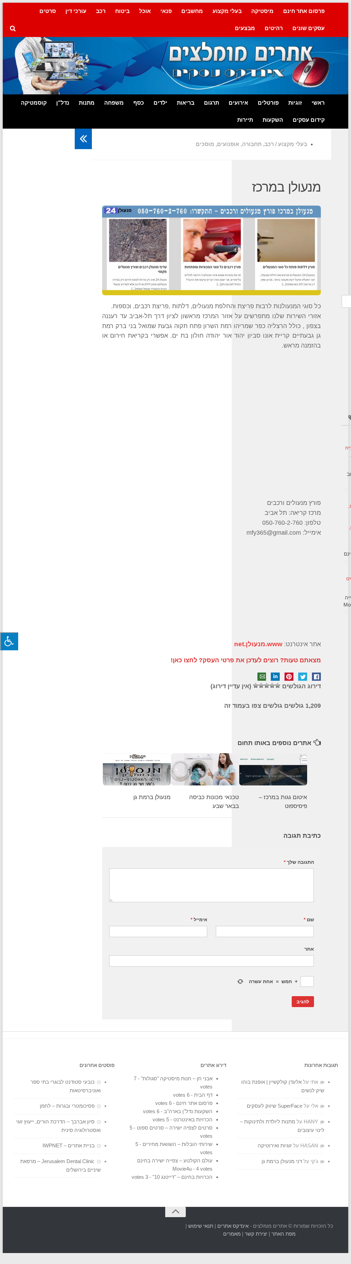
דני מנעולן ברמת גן (282, 1161)
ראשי (318, 103)
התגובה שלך (299, 862)
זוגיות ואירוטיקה (275, 1145)
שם (309, 919)
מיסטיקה (262, 11)
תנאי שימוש (200, 1226)
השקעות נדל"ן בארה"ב (188, 1111)
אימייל (199, 919)
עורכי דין (75, 11)
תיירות (245, 120)
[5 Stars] (255, 685)
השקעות (273, 120)
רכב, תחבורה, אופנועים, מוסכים (235, 144)
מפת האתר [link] (283, 1234)
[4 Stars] (261, 685)
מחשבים (192, 11)
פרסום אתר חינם (304, 11)
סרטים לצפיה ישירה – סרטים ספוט (175, 1128)
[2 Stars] (272, 685)
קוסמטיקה (34, 103)
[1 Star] (277, 685)
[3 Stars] (266, 685)
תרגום (211, 103)
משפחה (114, 103)
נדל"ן (62, 103)
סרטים (47, 11)
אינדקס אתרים (233, 1226)
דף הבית (203, 1095)
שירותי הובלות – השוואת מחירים (178, 1144)
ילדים (160, 103)
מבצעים (245, 28)
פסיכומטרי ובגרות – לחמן (67, 1106)
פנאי (166, 11)
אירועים (238, 103)
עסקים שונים (308, 28)
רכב (101, 11)
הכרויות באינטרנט (193, 1119)
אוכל (145, 11)
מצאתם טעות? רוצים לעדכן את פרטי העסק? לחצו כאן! (246, 660)
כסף (138, 103)
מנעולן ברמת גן (152, 797)
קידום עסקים (309, 120)
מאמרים (232, 1234)
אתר (309, 949)
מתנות (87, 103)
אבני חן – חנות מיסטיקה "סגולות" (177, 1078)
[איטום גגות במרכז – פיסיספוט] (273, 769)
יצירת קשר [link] (256, 1234)
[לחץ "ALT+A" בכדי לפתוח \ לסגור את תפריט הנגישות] (9, 641)
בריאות (185, 103)
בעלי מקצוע (227, 11)
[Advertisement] (211, 424)
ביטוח (122, 11)
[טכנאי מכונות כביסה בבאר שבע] (205, 769)
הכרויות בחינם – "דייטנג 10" (183, 1177)
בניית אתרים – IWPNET (69, 1145)
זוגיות (295, 103)
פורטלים (268, 103)
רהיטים (274, 28)
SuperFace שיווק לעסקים (274, 1106)
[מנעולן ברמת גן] (137, 769)
